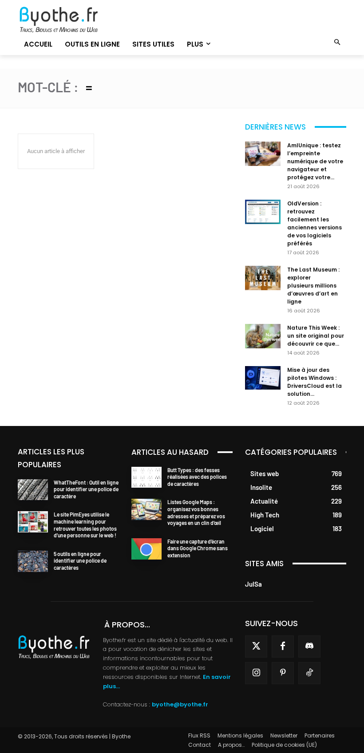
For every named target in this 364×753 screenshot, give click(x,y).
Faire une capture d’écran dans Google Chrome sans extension (197, 548)
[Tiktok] (309, 673)
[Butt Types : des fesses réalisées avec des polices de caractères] (146, 477)
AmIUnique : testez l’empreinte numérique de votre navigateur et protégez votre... (315, 161)
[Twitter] (256, 646)
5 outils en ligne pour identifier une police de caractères (80, 561)
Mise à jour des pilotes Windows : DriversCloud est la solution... (314, 382)
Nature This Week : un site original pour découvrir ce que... (315, 335)
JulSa (253, 584)
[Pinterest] (283, 673)
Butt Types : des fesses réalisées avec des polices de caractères (197, 477)
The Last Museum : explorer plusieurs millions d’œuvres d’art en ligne (313, 285)
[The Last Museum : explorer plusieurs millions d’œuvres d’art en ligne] (263, 278)
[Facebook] (283, 646)
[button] (337, 43)
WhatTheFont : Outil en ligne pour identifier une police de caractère (86, 489)
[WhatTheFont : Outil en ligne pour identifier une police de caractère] (33, 490)
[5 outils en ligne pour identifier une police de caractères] (33, 561)
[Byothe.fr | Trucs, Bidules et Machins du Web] (68, 20)
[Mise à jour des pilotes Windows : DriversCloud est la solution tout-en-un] (263, 378)
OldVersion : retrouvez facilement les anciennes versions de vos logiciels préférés (314, 223)
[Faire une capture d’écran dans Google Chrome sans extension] (146, 549)
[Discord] (309, 646)
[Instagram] (256, 673)
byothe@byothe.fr (180, 704)
